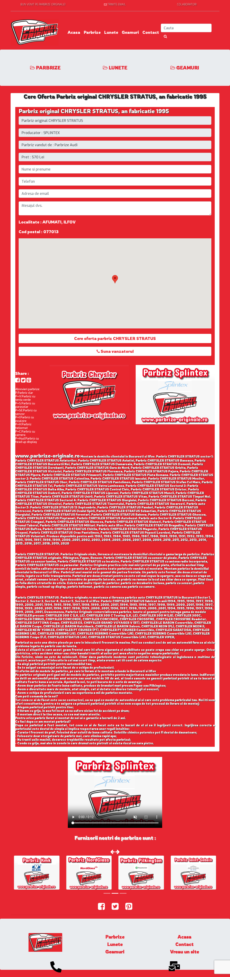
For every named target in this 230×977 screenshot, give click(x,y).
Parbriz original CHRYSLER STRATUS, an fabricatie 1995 (94, 111)
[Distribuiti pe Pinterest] (29, 380)
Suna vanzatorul (117, 351)
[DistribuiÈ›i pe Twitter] (23, 380)
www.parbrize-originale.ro (47, 456)
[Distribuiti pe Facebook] (17, 380)
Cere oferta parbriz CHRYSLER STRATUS (115, 338)
